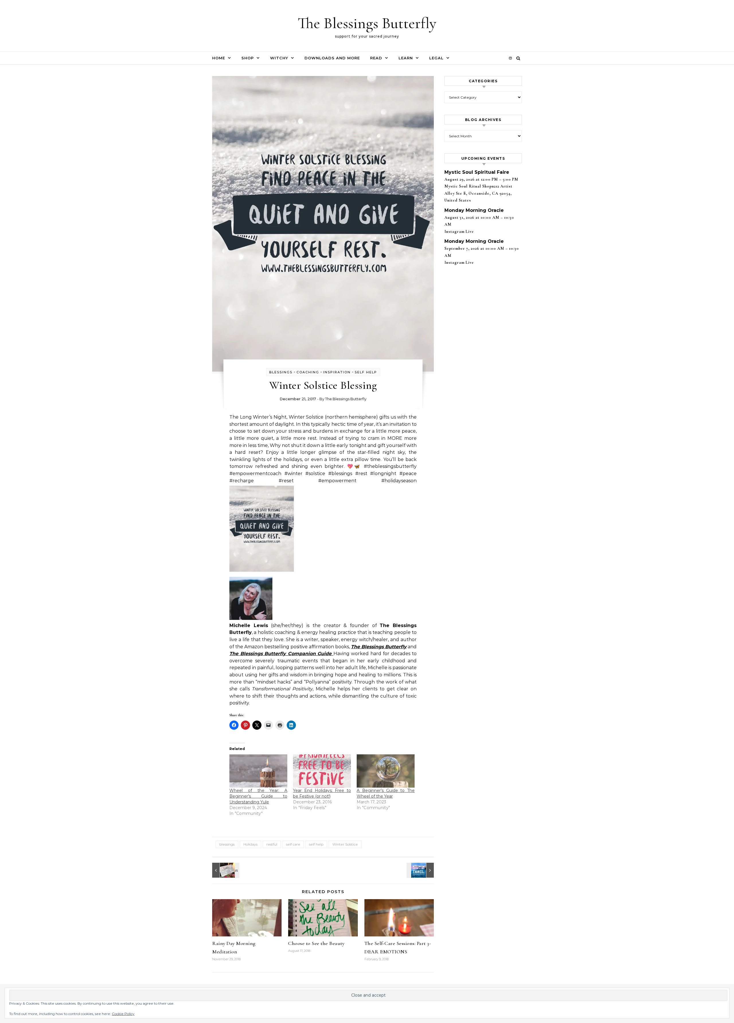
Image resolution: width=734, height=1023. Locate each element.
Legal (436, 58)
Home (218, 58)
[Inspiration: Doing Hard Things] (421, 870)
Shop (247, 58)
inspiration (337, 372)
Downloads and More (332, 58)
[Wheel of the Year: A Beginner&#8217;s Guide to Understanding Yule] (258, 770)
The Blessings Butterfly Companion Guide (281, 653)
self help (366, 372)
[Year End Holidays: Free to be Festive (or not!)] (322, 770)
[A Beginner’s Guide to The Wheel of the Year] (386, 770)
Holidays (250, 844)
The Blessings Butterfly (367, 23)
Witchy (279, 58)
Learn (406, 58)
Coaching (307, 372)
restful (271, 844)
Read (376, 58)
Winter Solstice (345, 844)
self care (293, 844)
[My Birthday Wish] (225, 870)
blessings (280, 372)
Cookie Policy (123, 1014)
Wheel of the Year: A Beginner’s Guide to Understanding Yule (258, 796)
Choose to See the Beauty (316, 943)
